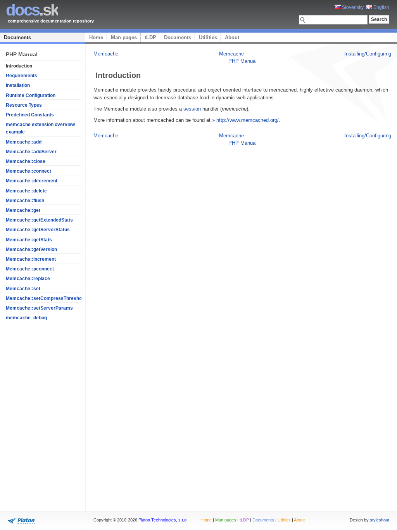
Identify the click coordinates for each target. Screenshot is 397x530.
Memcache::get (23, 210)
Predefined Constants (30, 115)
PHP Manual (242, 61)
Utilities (208, 37)
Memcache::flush (25, 200)
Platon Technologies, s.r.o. (163, 520)
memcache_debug (26, 317)
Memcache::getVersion (31, 249)
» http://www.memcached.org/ (245, 120)
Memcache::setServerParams (39, 308)
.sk (32, 10)
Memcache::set (23, 288)
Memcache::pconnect (30, 269)
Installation (18, 85)
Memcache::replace (28, 278)
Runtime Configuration (30, 95)
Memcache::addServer (31, 151)
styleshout (379, 520)
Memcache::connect (28, 171)
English (380, 7)
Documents (17, 37)
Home (96, 37)
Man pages (124, 37)
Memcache (105, 54)
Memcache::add (23, 142)
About (232, 37)
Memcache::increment (31, 259)
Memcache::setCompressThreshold (46, 298)
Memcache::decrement (31, 180)
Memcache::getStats (29, 239)
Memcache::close (25, 161)
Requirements (21, 75)
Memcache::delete (26, 191)
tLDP (150, 37)
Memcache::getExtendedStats (39, 220)
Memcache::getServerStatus (38, 229)
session (192, 109)
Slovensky (352, 7)
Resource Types (24, 105)
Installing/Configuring (367, 54)
